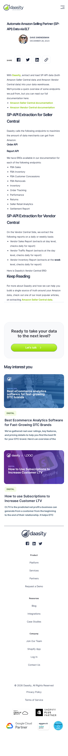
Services (34, 570)
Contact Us (34, 664)
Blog (34, 605)
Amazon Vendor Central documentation (32, 107)
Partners (34, 578)
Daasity (16, 75)
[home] (13, 7)
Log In (34, 656)
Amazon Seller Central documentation (31, 102)
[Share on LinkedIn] (37, 60)
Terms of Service (34, 699)
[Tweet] (28, 60)
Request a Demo (34, 586)
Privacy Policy (34, 692)
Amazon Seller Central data (37, 299)
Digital (10, 413)
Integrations (34, 613)
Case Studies (34, 621)
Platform (34, 562)
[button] (61, 7)
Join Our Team (34, 641)
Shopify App (34, 649)
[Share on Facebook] (19, 60)
